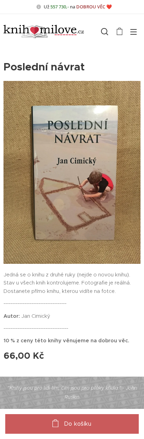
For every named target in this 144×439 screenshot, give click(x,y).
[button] (105, 31)
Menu (134, 32)
